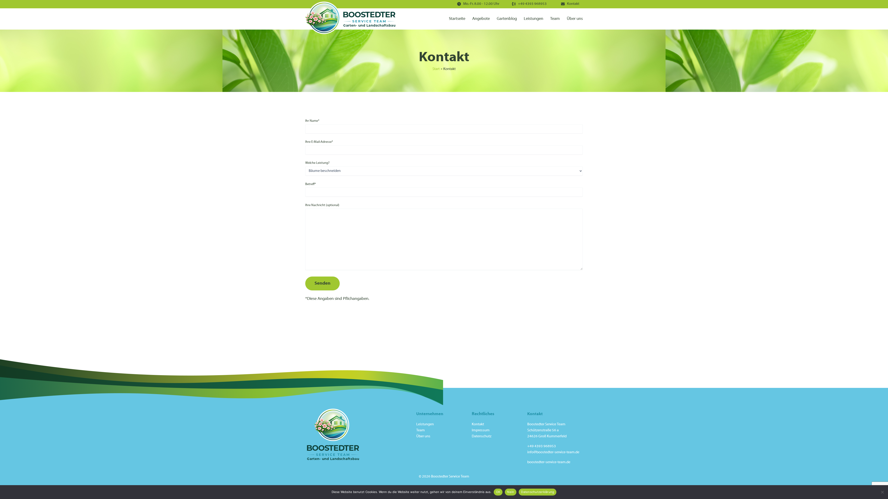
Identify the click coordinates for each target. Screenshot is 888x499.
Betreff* (310, 184)
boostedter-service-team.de (548, 462)
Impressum (481, 430)
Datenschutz (481, 436)
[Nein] (882, 492)
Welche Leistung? (317, 163)
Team (555, 19)
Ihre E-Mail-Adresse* (319, 142)
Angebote (481, 19)
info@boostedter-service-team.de (553, 452)
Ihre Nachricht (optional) (322, 205)
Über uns (575, 19)
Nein (510, 492)
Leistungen (533, 19)
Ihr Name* (312, 121)
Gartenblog (507, 19)
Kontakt (573, 4)
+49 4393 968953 (532, 4)
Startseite (457, 19)
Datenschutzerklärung (537, 492)
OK (498, 492)
